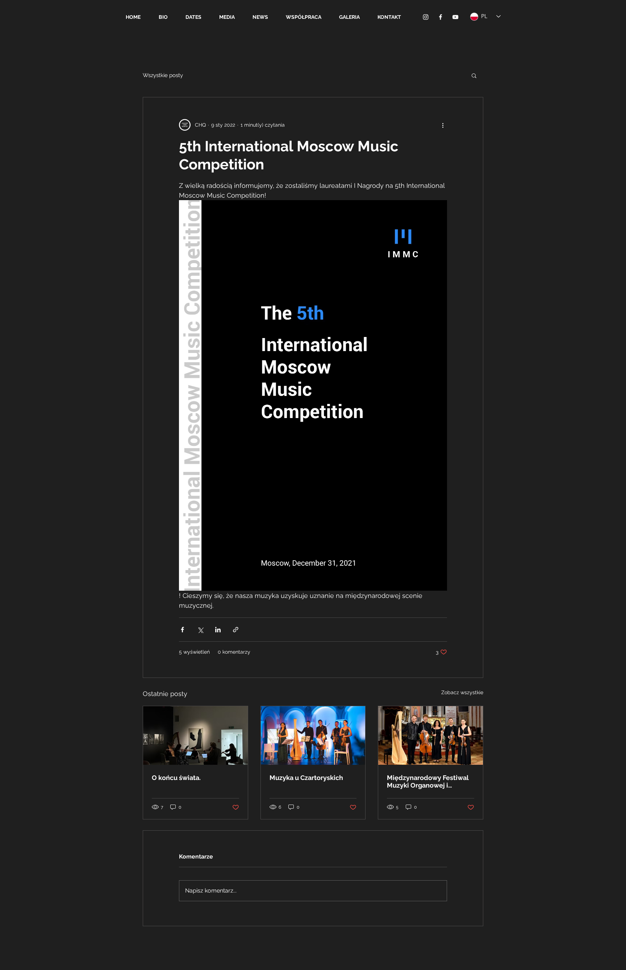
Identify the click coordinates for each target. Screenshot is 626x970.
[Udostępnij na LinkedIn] (217, 629)
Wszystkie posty (163, 75)
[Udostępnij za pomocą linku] (235, 629)
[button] (474, 75)
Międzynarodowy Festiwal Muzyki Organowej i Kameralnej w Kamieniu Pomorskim (428, 781)
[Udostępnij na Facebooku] (182, 629)
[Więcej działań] (442, 125)
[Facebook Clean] (440, 17)
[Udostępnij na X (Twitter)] (200, 629)
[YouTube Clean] (455, 17)
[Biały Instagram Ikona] (425, 17)
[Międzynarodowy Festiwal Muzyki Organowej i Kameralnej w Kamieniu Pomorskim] (430, 735)
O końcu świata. (176, 777)
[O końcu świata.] (195, 735)
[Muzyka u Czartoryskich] (313, 735)
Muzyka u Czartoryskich (306, 777)
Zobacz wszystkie (462, 692)
